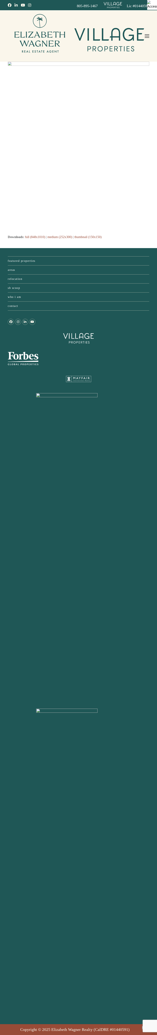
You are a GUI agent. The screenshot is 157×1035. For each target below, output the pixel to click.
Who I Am (14, 296)
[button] (147, 36)
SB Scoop (14, 287)
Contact (13, 306)
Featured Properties (21, 260)
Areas (11, 269)
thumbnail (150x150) (88, 237)
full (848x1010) (35, 237)
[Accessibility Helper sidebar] (152, 5)
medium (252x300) (59, 237)
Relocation (15, 278)
